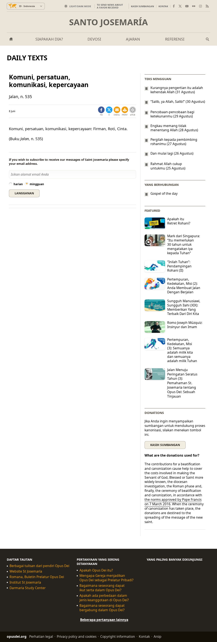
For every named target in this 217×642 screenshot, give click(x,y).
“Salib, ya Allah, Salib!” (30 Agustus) (177, 101)
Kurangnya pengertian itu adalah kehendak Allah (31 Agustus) (176, 90)
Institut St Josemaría (25, 582)
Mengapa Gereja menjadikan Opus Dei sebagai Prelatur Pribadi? (106, 577)
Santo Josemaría (108, 22)
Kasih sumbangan (142, 6)
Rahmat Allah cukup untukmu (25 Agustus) (167, 166)
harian (18, 184)
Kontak (163, 6)
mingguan (37, 184)
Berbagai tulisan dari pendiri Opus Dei (39, 566)
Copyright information (117, 636)
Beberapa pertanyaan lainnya (104, 619)
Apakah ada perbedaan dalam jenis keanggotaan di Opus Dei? (104, 597)
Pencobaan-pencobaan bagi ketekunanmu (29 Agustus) (172, 114)
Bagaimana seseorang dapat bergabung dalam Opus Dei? (102, 607)
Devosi (94, 39)
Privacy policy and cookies (76, 636)
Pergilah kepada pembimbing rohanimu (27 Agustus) (173, 141)
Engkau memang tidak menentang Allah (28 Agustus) (174, 128)
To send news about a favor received (110, 6)
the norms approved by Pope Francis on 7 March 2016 (173, 501)
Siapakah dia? (49, 39)
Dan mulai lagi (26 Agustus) (171, 153)
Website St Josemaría (26, 571)
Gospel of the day (164, 193)
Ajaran (133, 39)
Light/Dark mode (80, 6)
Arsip (157, 636)
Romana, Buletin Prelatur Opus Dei (37, 577)
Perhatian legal (41, 636)
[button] (124, 111)
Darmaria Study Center (28, 588)
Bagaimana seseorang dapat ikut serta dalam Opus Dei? (102, 587)
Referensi (174, 39)
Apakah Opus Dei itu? (96, 570)
